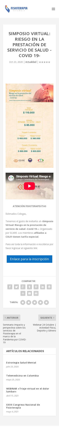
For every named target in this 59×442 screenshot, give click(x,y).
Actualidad (30, 61)
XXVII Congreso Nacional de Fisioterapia (23, 406)
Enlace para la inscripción (29, 259)
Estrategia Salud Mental (21, 362)
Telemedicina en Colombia (22, 375)
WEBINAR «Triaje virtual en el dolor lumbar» (27, 390)
